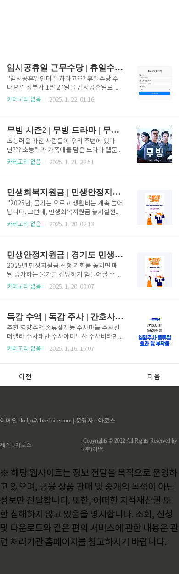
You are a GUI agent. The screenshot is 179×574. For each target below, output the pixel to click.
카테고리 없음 (24, 100)
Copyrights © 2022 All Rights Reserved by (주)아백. (130, 445)
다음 (153, 377)
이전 (25, 377)
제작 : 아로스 (16, 445)
